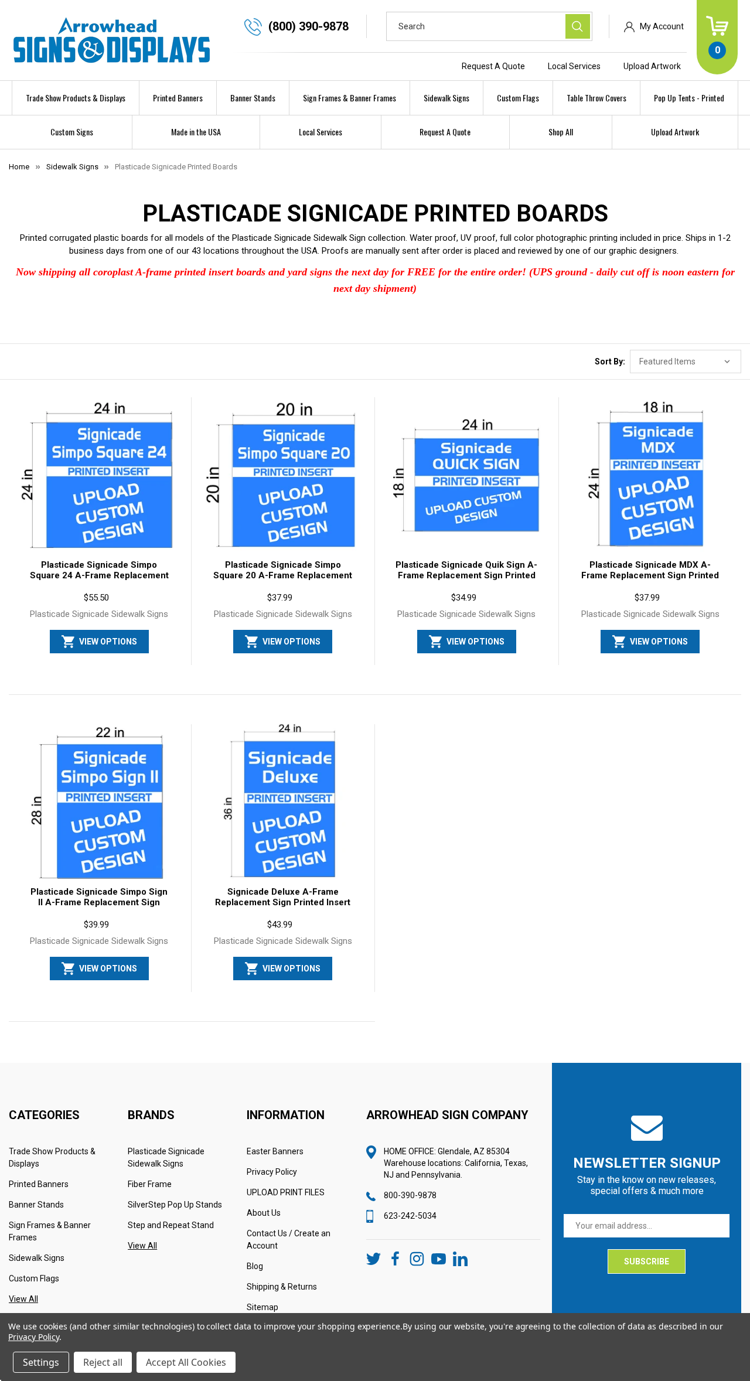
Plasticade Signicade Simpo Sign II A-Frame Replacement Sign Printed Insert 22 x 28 (99, 902)
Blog (255, 1266)
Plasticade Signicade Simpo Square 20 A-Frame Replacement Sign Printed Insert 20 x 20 (282, 575)
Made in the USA (196, 131)
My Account (662, 26)
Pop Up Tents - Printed (689, 97)
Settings (41, 1362)
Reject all (102, 1362)
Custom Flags (518, 97)
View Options (108, 641)
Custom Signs (71, 131)
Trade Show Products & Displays (75, 97)
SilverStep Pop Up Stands (175, 1204)
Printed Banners (178, 97)
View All (23, 1299)
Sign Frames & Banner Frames (349, 97)
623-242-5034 (410, 1215)
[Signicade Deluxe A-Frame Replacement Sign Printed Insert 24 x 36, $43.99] (283, 804)
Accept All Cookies (186, 1362)
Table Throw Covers (596, 97)
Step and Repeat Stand (171, 1225)
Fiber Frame (150, 1184)
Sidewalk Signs (446, 97)
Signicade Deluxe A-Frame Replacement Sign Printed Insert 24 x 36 (282, 902)
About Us (264, 1213)
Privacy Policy (272, 1172)
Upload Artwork (652, 66)
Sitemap (262, 1307)
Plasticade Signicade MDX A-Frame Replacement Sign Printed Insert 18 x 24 (650, 575)
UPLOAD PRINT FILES (286, 1192)
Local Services (574, 66)
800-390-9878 (410, 1195)
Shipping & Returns (282, 1286)
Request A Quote (493, 66)
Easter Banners (275, 1151)
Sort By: (610, 361)
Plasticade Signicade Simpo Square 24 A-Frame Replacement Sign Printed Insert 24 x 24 (99, 575)
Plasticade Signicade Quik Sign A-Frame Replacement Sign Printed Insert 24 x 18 (466, 575)
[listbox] (685, 361)
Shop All (560, 131)
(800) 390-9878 (308, 26)
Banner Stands (252, 97)
